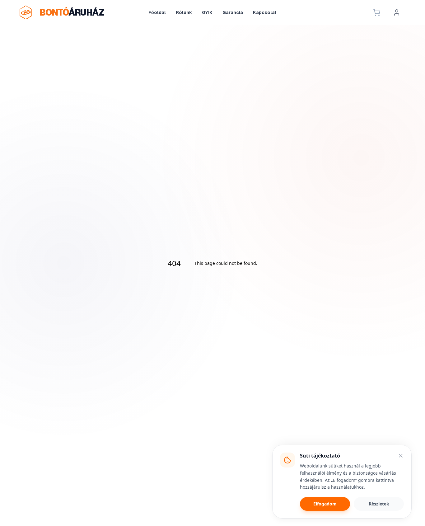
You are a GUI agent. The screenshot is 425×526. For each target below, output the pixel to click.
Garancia (232, 12)
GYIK (207, 12)
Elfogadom (325, 504)
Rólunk (184, 12)
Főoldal (157, 12)
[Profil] (396, 12)
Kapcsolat (265, 12)
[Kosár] (376, 12)
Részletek (379, 504)
